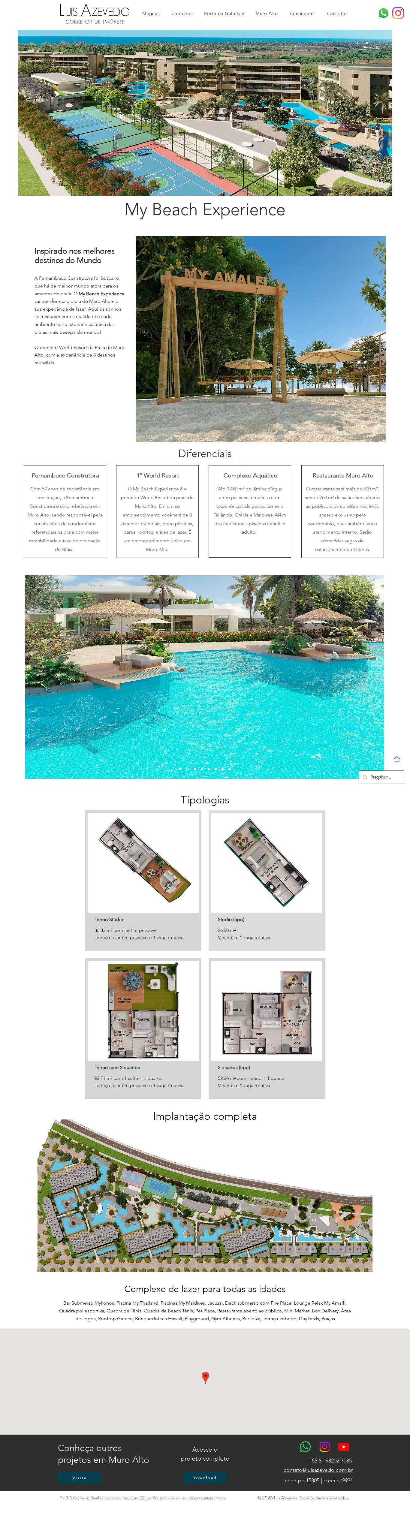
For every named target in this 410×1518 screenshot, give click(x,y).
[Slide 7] (223, 769)
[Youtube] (344, 1446)
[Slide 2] (187, 769)
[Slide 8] (229, 769)
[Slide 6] (216, 769)
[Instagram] (398, 13)
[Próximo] (375, 677)
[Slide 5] (209, 769)
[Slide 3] (194, 769)
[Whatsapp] (383, 13)
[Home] (397, 759)
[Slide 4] (202, 769)
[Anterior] (33, 677)
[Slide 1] (180, 769)
